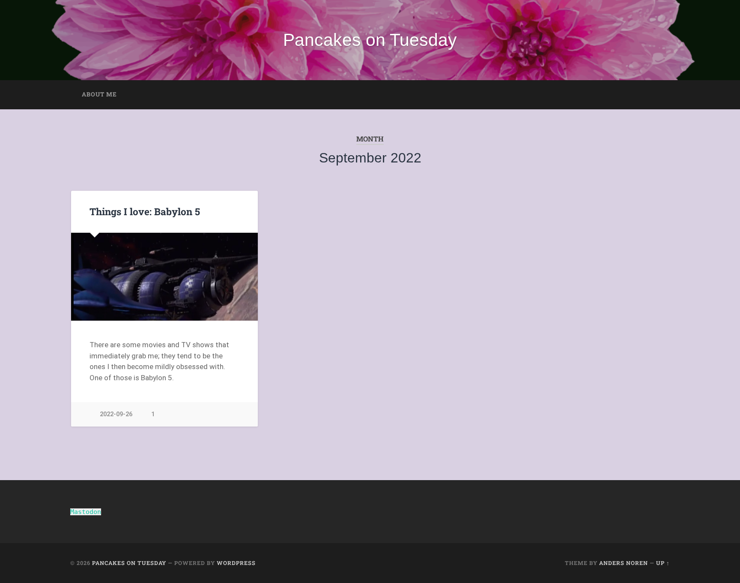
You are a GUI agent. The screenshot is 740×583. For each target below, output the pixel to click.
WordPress (236, 562)
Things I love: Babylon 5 (145, 211)
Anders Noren (623, 562)
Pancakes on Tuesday (370, 40)
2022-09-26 (116, 414)
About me (99, 94)
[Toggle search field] (655, 94)
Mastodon (85, 511)
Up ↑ (663, 562)
